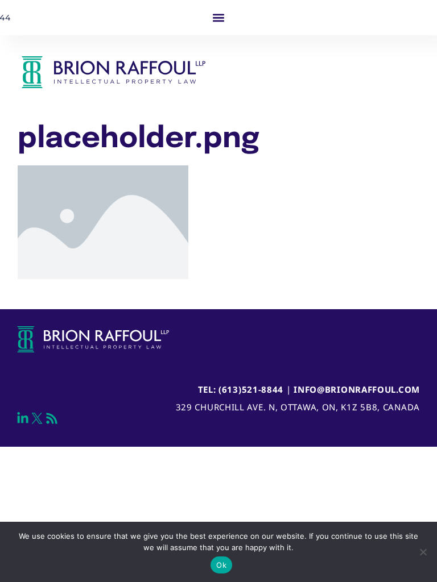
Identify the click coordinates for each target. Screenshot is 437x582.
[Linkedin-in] (23, 418)
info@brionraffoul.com (357, 389)
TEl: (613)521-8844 (241, 389)
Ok (221, 564)
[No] (422, 552)
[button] (218, 18)
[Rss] (51, 418)
